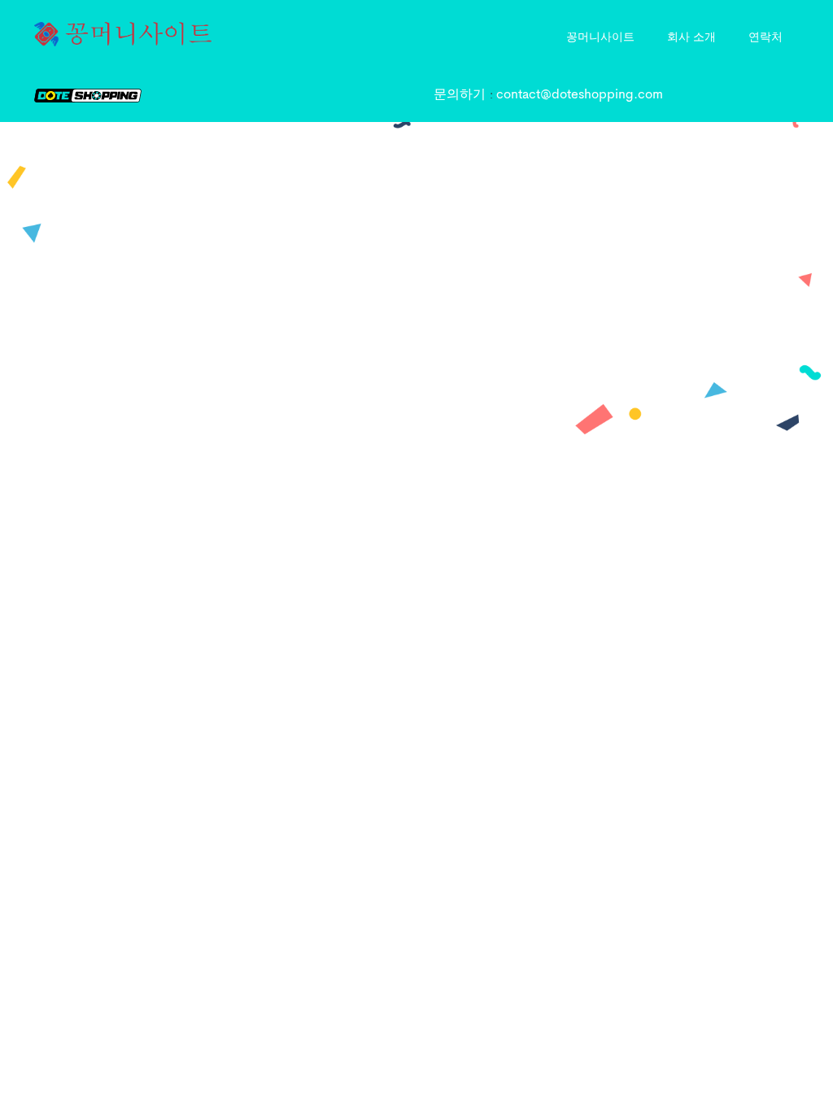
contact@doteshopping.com (579, 95)
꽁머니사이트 (600, 36)
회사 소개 (691, 36)
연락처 (765, 36)
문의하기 (462, 95)
